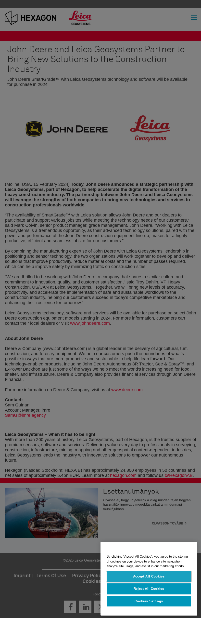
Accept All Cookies (149, 576)
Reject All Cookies (149, 589)
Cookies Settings (149, 601)
